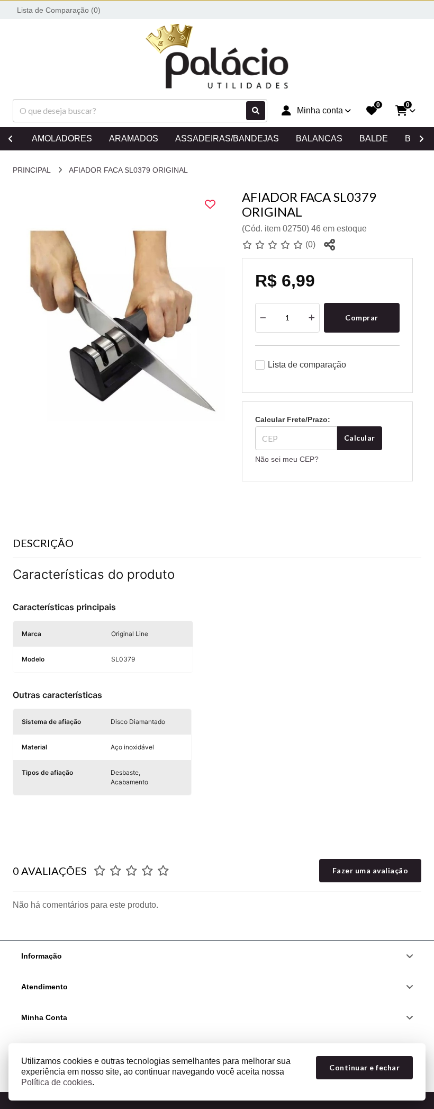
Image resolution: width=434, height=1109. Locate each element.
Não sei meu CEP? (287, 459)
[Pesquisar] (255, 110)
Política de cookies (56, 1082)
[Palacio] (217, 57)
